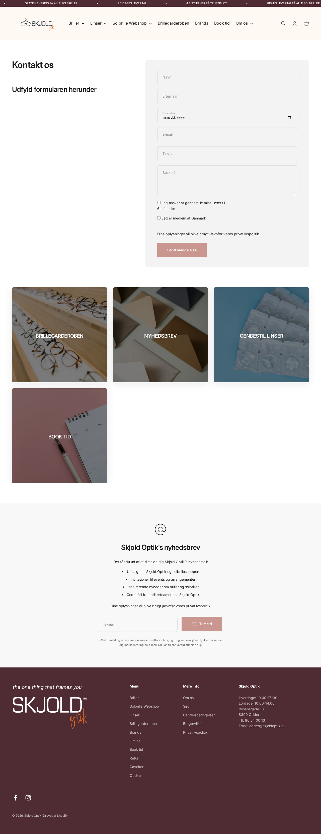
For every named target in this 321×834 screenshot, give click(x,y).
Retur (134, 758)
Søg (186, 706)
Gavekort (137, 767)
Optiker (136, 775)
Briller (73, 23)
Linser (96, 23)
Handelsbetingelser (199, 715)
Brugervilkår (193, 723)
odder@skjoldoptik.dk (267, 726)
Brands (201, 23)
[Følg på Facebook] (15, 797)
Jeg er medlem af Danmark (183, 218)
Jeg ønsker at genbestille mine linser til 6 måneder (191, 205)
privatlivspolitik (246, 234)
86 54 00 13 (255, 720)
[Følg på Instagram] (28, 797)
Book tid (222, 23)
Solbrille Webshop (130, 23)
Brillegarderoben (173, 23)
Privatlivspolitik (195, 732)
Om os (242, 23)
